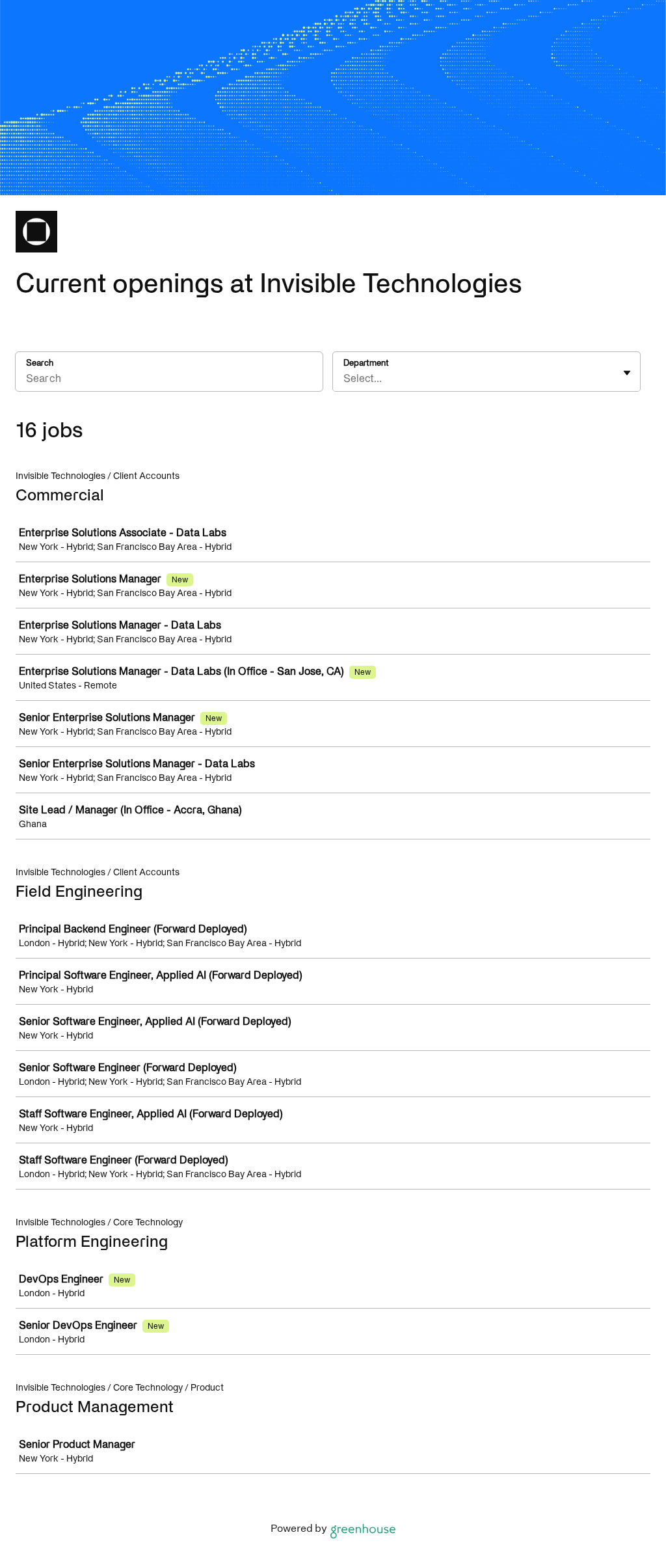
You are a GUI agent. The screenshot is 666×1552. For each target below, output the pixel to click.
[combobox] (344, 378)
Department (366, 363)
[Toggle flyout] (627, 373)
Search (39, 363)
